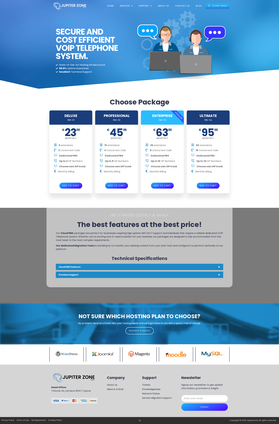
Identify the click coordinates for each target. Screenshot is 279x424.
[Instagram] (140, 420)
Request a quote (139, 330)
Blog (199, 5)
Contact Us (182, 5)
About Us (163, 5)
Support (144, 5)
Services (125, 5)
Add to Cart (70, 185)
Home (110, 5)
